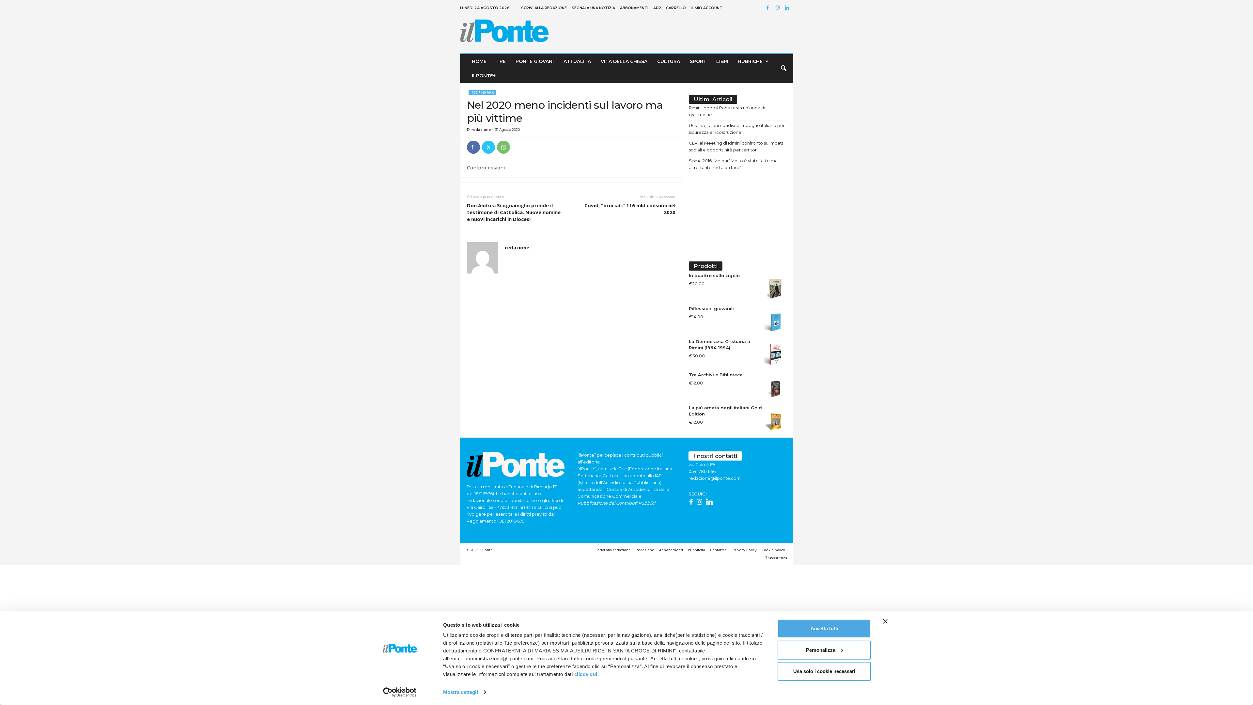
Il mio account (706, 8)
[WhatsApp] (503, 147)
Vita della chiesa (624, 61)
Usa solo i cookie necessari (824, 671)
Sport (698, 61)
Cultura (668, 61)
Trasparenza (776, 557)
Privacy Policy (745, 549)
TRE (501, 61)
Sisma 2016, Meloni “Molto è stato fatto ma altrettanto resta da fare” (733, 164)
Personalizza (820, 649)
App (657, 8)
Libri (722, 61)
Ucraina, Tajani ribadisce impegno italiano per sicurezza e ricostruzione (737, 129)
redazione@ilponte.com (714, 478)
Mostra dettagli (460, 692)
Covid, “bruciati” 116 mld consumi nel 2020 (629, 208)
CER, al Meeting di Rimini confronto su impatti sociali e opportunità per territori (736, 146)
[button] (783, 68)
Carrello (676, 8)
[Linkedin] (788, 8)
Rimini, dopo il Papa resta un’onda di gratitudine (727, 111)
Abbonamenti (634, 8)
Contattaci (719, 549)
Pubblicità (696, 549)
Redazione (645, 549)
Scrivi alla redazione (544, 8)
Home (479, 61)
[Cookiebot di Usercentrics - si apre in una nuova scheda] (399, 692)
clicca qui (585, 674)
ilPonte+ (484, 76)
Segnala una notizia (593, 8)
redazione (481, 129)
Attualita (577, 61)
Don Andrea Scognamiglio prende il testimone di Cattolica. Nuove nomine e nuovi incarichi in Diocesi (514, 212)
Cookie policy (773, 549)
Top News (482, 92)
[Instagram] (778, 8)
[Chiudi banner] (885, 621)
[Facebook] (769, 8)
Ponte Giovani (535, 61)
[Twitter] (488, 147)
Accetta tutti (824, 628)
